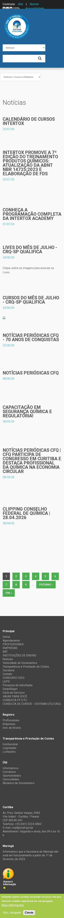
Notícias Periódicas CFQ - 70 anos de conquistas (31, 337)
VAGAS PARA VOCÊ (15, 696)
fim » (9, 593)
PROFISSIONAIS (13, 644)
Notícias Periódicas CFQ (31, 373)
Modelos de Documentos (18, 783)
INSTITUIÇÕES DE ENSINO (19, 655)
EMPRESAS (10, 648)
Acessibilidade (35, 8)
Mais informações (13, 905)
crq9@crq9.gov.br (22, 827)
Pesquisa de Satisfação (18, 685)
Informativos (10, 768)
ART (5, 651)
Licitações (9, 751)
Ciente (29, 912)
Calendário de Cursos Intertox (29, 121)
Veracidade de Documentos (20, 663)
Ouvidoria (8, 670)
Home (6, 637)
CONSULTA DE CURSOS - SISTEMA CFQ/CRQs (32, 704)
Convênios (9, 772)
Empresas (9, 724)
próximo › (46, 584)
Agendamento (11, 640)
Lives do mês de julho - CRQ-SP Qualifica (30, 249)
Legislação (9, 748)
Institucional (10, 744)
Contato (7, 674)
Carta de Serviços (14, 692)
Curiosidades (11, 779)
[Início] (17, 17)
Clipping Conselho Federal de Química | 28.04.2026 (26, 513)
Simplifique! (10, 689)
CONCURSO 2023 (14, 677)
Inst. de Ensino (12, 727)
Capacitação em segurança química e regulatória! (27, 411)
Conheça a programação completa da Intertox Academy (32, 214)
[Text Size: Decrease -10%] (7, 8)
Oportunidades (12, 775)
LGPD (6, 681)
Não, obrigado (12, 912)
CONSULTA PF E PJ (15, 700)
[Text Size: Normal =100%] (10, 8)
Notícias (8, 659)
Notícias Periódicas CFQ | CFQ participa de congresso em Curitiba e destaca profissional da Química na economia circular (32, 461)
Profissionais (11, 720)
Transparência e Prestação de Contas (26, 666)
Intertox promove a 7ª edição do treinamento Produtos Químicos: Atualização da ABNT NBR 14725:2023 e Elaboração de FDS (30, 163)
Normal (34, 4)
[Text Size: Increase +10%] (4, 8)
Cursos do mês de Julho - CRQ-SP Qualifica (31, 300)
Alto (20, 4)
